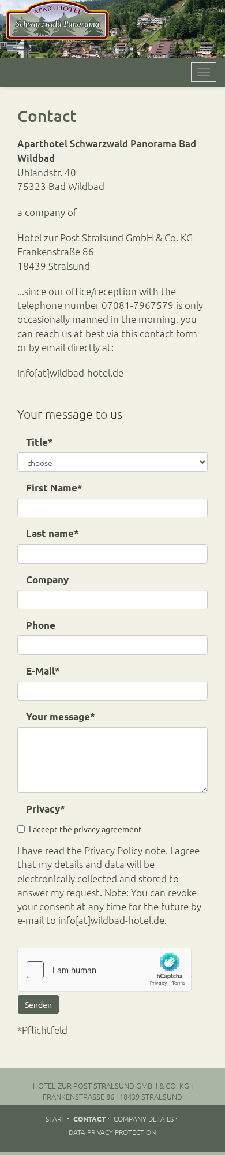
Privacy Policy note (125, 850)
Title (39, 442)
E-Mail (43, 671)
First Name (54, 488)
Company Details (144, 1118)
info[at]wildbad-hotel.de (70, 372)
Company (47, 579)
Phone (40, 625)
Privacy (45, 809)
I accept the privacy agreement (85, 829)
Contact (89, 1118)
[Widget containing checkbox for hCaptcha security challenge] (104, 970)
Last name (52, 533)
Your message (60, 716)
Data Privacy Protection (112, 1132)
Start (55, 1118)
